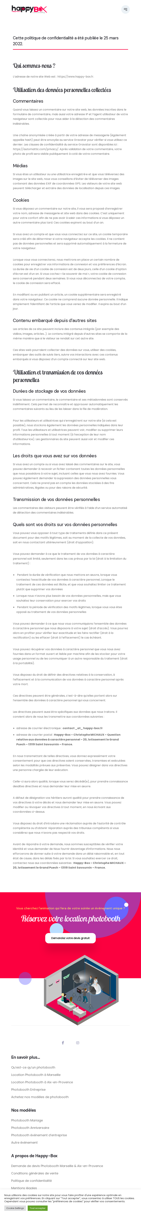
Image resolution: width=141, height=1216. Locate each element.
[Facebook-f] (63, 1042)
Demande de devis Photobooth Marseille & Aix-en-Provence (57, 1166)
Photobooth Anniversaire (30, 1128)
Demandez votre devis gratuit (70, 938)
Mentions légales (24, 1188)
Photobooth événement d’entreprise (39, 1135)
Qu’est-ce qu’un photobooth (33, 1067)
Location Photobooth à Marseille (36, 1075)
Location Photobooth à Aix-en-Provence (42, 1082)
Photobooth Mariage (27, 1120)
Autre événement (24, 1142)
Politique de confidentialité (31, 1181)
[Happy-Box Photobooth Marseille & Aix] (29, 9)
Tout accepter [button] (38, 1208)
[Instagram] (77, 1042)
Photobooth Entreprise (28, 1089)
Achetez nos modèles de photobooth (40, 1097)
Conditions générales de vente (34, 1173)
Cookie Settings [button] (15, 1208)
